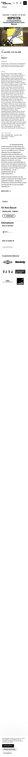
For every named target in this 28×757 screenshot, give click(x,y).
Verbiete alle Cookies (9, 749)
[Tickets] (21, 3)
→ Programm (4, 7)
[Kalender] (17, 3)
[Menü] (25, 3)
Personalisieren (7, 753)
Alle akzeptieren (8, 745)
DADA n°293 (4, 138)
